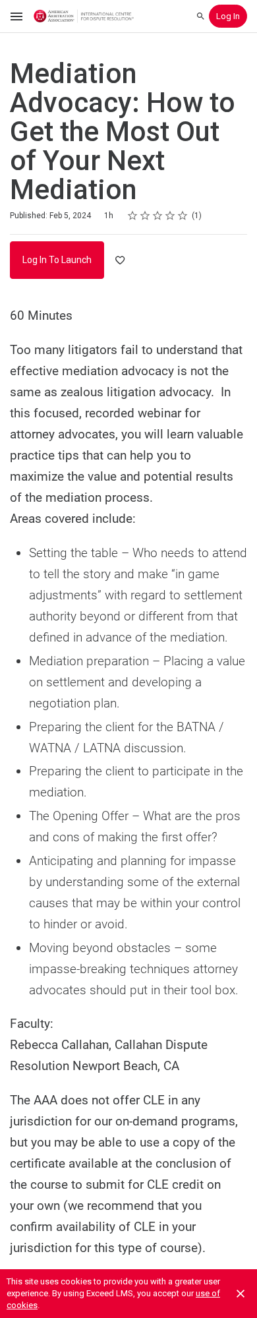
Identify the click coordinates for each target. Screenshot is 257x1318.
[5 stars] (183, 216)
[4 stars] (170, 216)
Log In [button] (228, 16)
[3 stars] (158, 216)
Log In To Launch (57, 260)
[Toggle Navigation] (17, 16)
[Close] (240, 1293)
